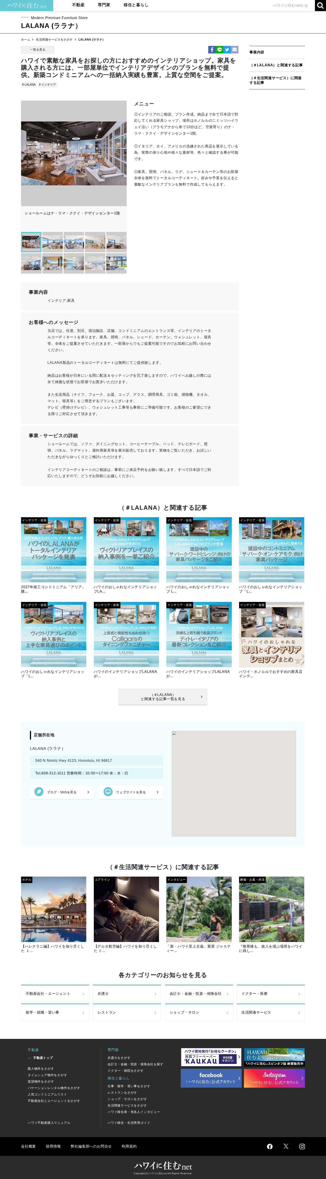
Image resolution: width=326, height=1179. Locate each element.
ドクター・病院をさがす (126, 1070)
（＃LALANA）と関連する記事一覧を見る (163, 697)
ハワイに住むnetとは (290, 5)
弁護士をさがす (119, 1058)
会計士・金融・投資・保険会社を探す (135, 1064)
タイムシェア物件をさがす (47, 1075)
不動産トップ (43, 1058)
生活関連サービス (256, 1012)
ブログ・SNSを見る (62, 792)
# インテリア (47, 84)
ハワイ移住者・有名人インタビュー (134, 1112)
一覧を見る (37, 49)
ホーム (25, 39)
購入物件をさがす (41, 1068)
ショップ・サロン (184, 1012)
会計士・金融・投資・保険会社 (196, 993)
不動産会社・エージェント (48, 993)
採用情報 (53, 1146)
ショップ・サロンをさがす (127, 1099)
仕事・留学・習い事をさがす (129, 1086)
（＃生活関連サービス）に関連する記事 (275, 80)
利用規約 (129, 1146)
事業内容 (256, 52)
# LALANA (29, 84)
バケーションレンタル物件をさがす (54, 1088)
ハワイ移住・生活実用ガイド (129, 1122)
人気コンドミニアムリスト (47, 1094)
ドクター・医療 (255, 993)
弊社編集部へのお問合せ (91, 1146)
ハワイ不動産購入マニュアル (49, 1122)
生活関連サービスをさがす (54, 39)
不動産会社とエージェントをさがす (54, 1101)
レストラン (107, 1012)
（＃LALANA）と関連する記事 (276, 65)
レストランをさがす (122, 1092)
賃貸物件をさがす (41, 1081)
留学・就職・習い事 (42, 1012)
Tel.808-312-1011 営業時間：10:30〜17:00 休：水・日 (83, 773)
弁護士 (103, 993)
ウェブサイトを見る (131, 792)
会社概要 (28, 1146)
